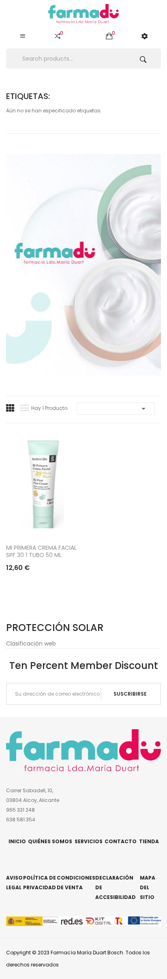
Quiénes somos (50, 841)
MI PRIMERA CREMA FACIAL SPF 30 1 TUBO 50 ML (41, 551)
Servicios (89, 841)
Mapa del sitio (147, 887)
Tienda (149, 841)
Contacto (121, 841)
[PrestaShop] (83, 264)
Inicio (17, 841)
